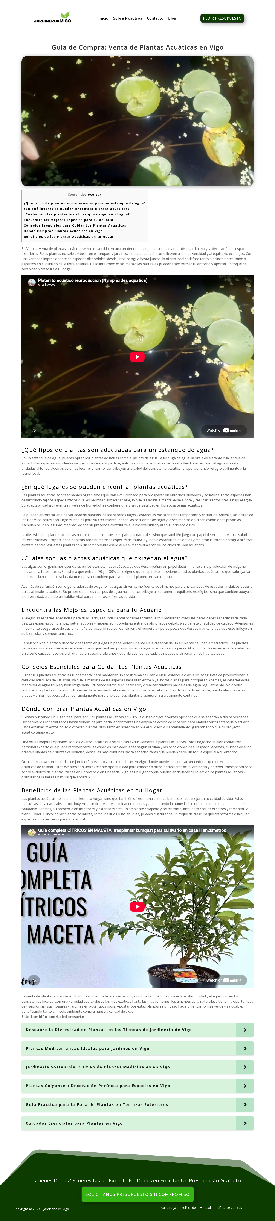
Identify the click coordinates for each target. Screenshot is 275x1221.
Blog (172, 19)
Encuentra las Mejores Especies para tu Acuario (68, 220)
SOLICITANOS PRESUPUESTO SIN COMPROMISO (138, 1194)
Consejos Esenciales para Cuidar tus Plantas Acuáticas (75, 225)
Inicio (103, 19)
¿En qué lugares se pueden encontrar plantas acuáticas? (77, 209)
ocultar (94, 194)
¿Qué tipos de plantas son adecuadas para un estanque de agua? (85, 203)
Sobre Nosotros (127, 19)
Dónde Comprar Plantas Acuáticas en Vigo (63, 231)
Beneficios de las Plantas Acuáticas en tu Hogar (69, 237)
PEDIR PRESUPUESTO (222, 18)
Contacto (155, 19)
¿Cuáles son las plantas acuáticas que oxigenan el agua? (77, 214)
